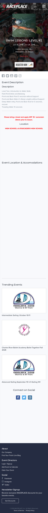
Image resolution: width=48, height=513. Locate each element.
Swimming (24, 56)
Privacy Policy (30, 510)
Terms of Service (19, 510)
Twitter (7, 485)
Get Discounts (10, 501)
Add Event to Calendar (10, 467)
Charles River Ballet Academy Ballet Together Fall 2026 (22, 348)
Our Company (7, 452)
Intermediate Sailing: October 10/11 (16, 315)
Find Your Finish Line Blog (11, 455)
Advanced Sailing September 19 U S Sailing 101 (21, 382)
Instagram (8, 482)
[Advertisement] (24, 145)
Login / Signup (7, 464)
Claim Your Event (8, 470)
